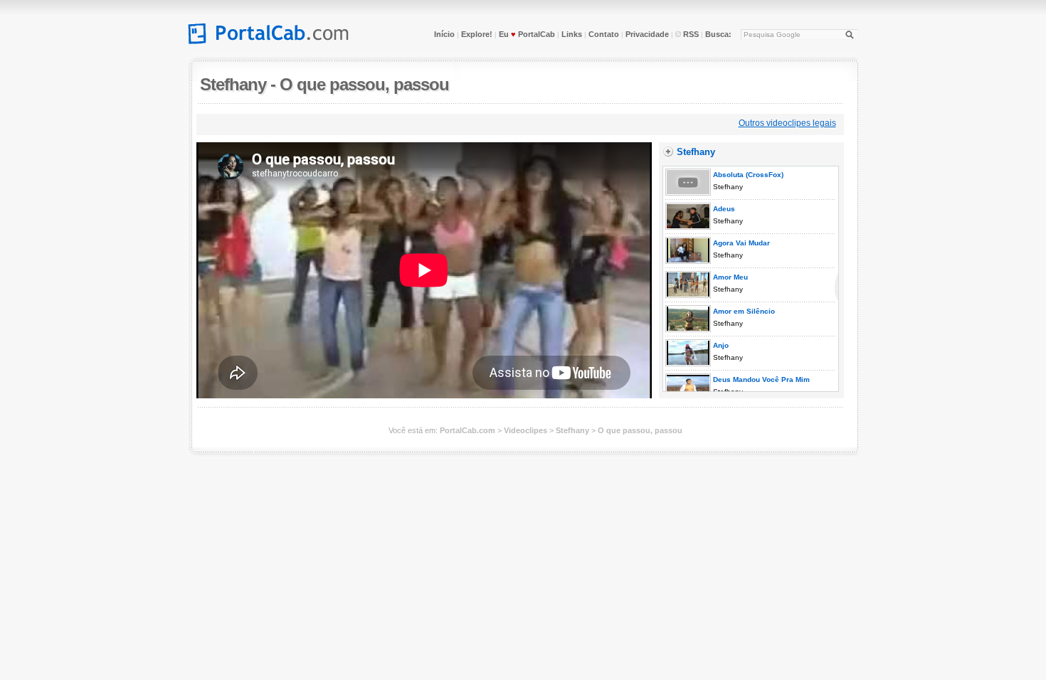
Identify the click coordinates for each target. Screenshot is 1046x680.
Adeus (723, 209)
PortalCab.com (467, 430)
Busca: (718, 34)
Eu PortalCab (527, 34)
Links (571, 34)
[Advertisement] (459, 122)
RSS (690, 34)
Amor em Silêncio (743, 311)
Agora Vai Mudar (740, 243)
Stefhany (233, 84)
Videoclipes (525, 430)
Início (444, 34)
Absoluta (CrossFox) (747, 175)
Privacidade (647, 34)
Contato (603, 34)
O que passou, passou (364, 84)
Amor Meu (729, 277)
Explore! (476, 34)
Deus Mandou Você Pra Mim (760, 379)
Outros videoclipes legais (787, 123)
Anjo (720, 345)
